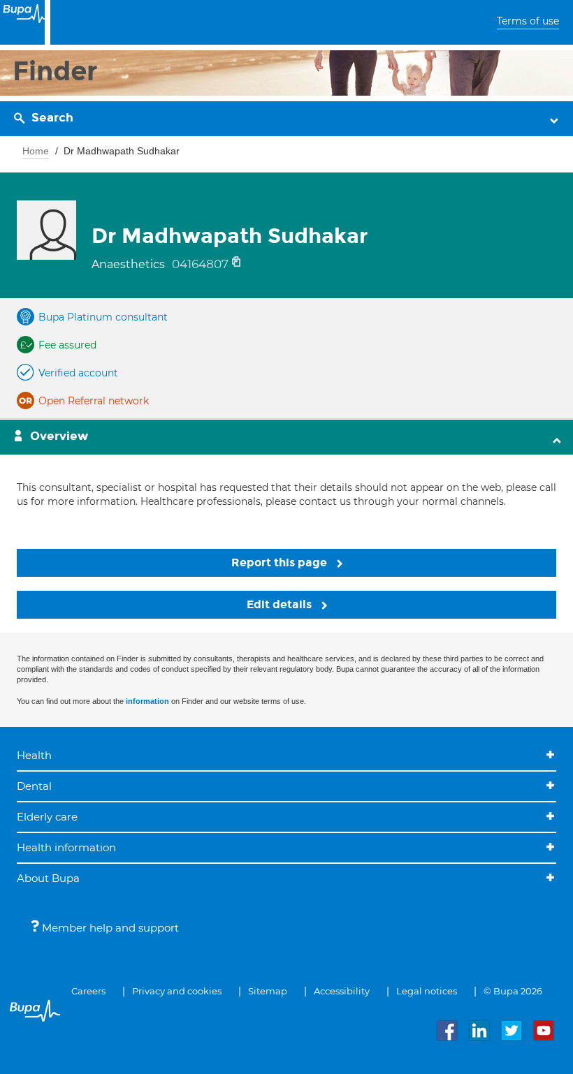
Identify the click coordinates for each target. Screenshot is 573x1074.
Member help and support (109, 927)
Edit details (280, 604)
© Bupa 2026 (513, 990)
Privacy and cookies (177, 990)
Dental (34, 786)
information (147, 701)
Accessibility (342, 990)
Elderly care (47, 816)
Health (34, 755)
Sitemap (267, 990)
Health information (66, 847)
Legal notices (426, 990)
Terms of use (528, 21)
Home (35, 150)
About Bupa (48, 878)
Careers (88, 990)
